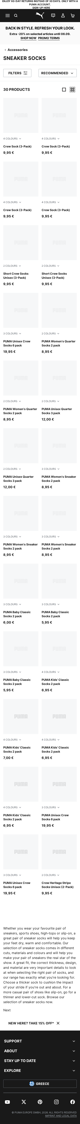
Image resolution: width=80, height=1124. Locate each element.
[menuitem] (7, 1102)
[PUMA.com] (40, 15)
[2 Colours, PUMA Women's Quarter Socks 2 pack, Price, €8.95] (59, 323)
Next (7, 1010)
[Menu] (7, 15)
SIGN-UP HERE (41, 7)
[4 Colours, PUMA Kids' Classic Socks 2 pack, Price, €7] (20, 729)
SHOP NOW (29, 38)
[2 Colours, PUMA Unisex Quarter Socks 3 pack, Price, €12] (59, 391)
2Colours (10, 265)
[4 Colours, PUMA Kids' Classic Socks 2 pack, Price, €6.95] (59, 661)
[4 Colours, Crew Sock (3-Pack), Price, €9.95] (20, 126)
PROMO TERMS (49, 38)
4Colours (10, 138)
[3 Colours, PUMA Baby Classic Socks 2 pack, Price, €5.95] (59, 594)
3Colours (10, 333)
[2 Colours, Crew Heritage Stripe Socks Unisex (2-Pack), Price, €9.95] (59, 865)
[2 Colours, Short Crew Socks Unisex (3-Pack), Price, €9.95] (20, 255)
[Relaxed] (72, 89)
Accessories (18, 50)
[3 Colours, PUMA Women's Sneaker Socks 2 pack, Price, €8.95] (59, 458)
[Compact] (64, 89)
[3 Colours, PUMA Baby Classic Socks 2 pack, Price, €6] (20, 594)
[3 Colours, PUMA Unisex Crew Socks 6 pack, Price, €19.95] (20, 323)
